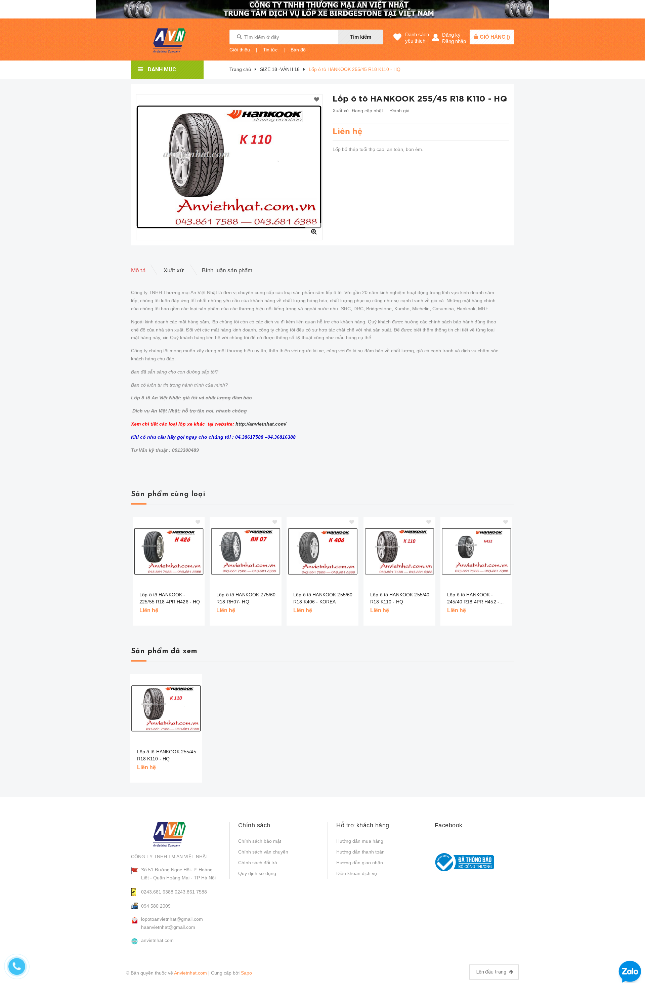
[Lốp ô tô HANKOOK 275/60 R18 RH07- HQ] (246, 551)
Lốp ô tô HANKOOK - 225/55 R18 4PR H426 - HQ (169, 598)
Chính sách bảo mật (259, 841)
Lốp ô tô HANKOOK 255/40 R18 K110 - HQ (399, 598)
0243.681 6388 (157, 892)
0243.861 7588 (191, 892)
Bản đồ (298, 49)
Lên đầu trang (491, 972)
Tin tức (270, 49)
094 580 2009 (156, 906)
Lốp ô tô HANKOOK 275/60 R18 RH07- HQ (245, 598)
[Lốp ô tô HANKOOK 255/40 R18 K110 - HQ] (399, 551)
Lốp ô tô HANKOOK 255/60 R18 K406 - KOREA (322, 598)
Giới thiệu (239, 49)
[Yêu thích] (316, 100)
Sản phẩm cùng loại (168, 494)
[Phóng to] (313, 231)
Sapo (246, 973)
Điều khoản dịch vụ (356, 873)
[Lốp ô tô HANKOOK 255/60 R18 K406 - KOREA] (322, 551)
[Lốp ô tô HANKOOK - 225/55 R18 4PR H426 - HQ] (169, 551)
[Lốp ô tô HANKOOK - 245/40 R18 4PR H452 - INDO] (476, 551)
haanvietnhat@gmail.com (168, 927)
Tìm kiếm (360, 37)
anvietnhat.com (157, 940)
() (495, 37)
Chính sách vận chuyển (263, 852)
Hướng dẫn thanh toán (360, 852)
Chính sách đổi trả (257, 862)
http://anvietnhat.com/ (260, 424)
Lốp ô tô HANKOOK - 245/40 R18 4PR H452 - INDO (473, 598)
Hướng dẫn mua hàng (359, 841)
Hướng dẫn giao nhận (359, 862)
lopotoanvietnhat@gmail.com (172, 919)
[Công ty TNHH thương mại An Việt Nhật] (175, 834)
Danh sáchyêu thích (417, 38)
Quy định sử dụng (257, 873)
